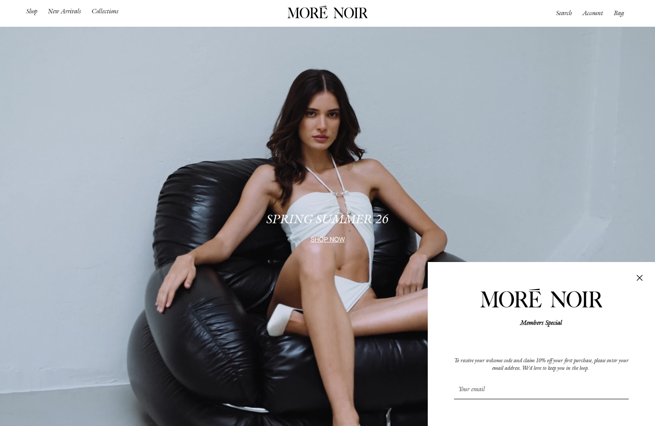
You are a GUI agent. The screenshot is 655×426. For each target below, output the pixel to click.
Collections (105, 11)
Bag (619, 13)
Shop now (328, 240)
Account (593, 13)
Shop (31, 11)
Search (564, 13)
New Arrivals (64, 11)
